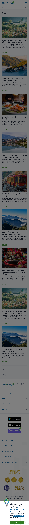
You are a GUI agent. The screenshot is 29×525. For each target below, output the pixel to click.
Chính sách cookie (18, 516)
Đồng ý (17, 522)
